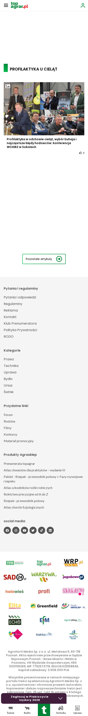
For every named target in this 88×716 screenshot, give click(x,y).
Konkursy (10, 434)
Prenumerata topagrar (19, 463)
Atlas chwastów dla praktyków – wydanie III (34, 470)
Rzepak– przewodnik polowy (24, 501)
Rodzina (9, 421)
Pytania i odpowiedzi (20, 297)
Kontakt (10, 317)
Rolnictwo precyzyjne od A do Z (26, 494)
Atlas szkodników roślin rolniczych (28, 488)
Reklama (11, 310)
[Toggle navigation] (6, 5)
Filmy (7, 428)
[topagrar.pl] (19, 5)
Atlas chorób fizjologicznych (24, 507)
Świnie (9, 392)
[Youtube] (24, 530)
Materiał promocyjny (19, 441)
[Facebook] (7, 530)
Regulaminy (13, 303)
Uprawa (10, 372)
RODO (9, 336)
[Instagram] (15, 530)
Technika (11, 365)
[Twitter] (33, 530)
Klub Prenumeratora (20, 323)
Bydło (8, 378)
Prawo (9, 359)
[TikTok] (41, 530)
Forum (8, 415)
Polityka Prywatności (20, 330)
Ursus (8, 385)
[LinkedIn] (50, 530)
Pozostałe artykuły (39, 259)
